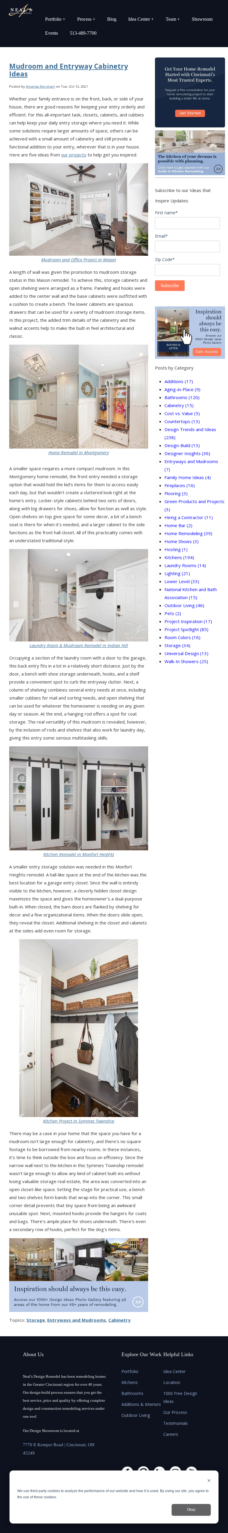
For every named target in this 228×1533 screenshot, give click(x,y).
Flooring (176, 493)
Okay (191, 1510)
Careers (170, 1434)
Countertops (182, 421)
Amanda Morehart (40, 86)
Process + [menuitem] (86, 19)
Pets (172, 613)
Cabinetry (119, 1320)
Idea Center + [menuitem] (141, 19)
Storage (35, 1320)
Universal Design (186, 653)
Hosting (176, 549)
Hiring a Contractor (188, 517)
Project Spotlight (186, 629)
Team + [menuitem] (173, 19)
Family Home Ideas (187, 477)
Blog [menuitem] (111, 19)
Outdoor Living (184, 605)
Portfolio (129, 1371)
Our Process (175, 1412)
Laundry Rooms (185, 565)
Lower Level (181, 581)
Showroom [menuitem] (202, 19)
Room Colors (182, 637)
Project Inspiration (188, 621)
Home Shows (181, 541)
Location (171, 1382)
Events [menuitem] (51, 33)
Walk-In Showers (186, 661)
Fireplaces (179, 485)
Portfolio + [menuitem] (55, 19)
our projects (73, 155)
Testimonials (175, 1423)
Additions (178, 381)
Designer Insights (187, 453)
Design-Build (182, 445)
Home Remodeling (188, 533)
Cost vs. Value (182, 413)
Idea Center (174, 1371)
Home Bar (178, 525)
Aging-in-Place (182, 389)
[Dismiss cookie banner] (209, 1481)
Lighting (177, 573)
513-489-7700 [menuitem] (83, 33)
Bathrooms (182, 397)
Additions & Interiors (141, 1404)
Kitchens (179, 557)
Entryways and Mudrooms (76, 1320)
